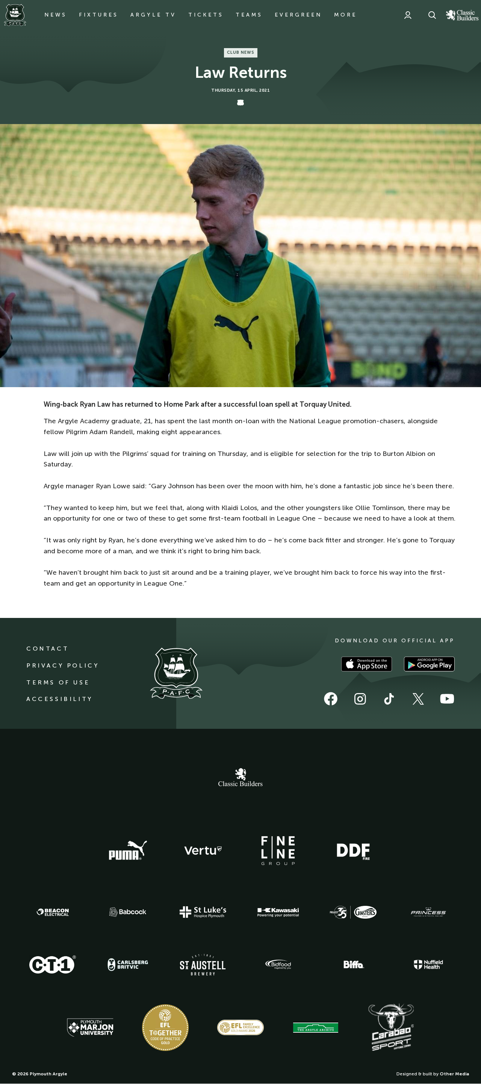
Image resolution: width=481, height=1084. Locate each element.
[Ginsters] (353, 912)
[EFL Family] (240, 1027)
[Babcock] (127, 912)
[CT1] (52, 964)
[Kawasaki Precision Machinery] (278, 912)
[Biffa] (353, 964)
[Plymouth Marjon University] (90, 1027)
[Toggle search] (432, 15)
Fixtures (98, 15)
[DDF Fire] (353, 850)
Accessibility (59, 698)
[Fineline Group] (278, 850)
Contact (47, 648)
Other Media (454, 1073)
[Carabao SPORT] (391, 1027)
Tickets (206, 15)
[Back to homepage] (15, 15)
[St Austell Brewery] (203, 965)
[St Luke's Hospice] (203, 912)
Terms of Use (58, 682)
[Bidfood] (278, 964)
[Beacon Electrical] (52, 912)
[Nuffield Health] (428, 965)
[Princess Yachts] (428, 912)
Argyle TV (153, 15)
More (345, 15)
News (55, 15)
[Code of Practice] (165, 1027)
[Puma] (127, 850)
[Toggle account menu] (407, 15)
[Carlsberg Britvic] (127, 964)
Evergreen (298, 15)
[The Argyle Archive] (315, 1027)
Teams (249, 15)
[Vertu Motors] (203, 850)
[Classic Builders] (240, 778)
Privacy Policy (62, 665)
